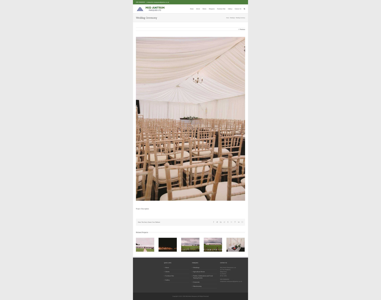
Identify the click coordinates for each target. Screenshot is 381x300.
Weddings (196, 267)
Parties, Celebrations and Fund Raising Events (203, 277)
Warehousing (197, 286)
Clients (167, 271)
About (167, 267)
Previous (242, 29)
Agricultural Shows (199, 271)
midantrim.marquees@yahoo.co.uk (158, 2)
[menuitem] (193, 8)
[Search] (244, 8)
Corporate (196, 282)
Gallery (167, 280)
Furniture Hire (169, 276)
